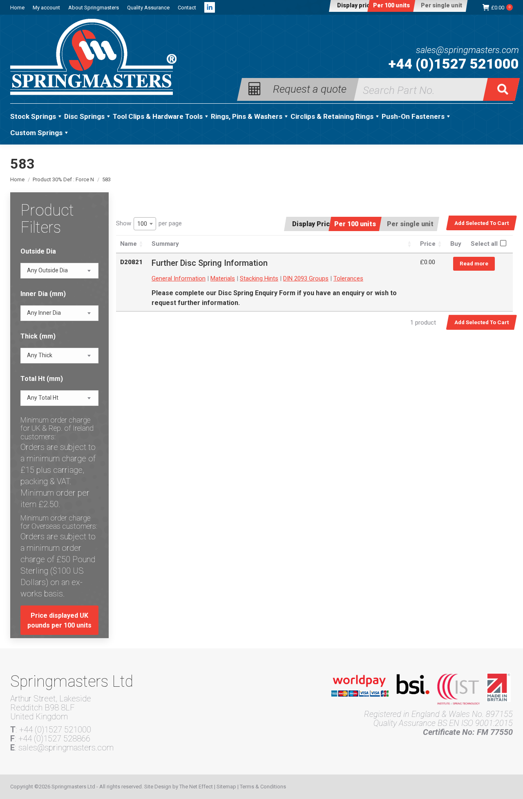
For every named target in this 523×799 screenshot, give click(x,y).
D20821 (131, 262)
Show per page (149, 223)
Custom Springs (36, 133)
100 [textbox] (142, 223)
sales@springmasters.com (467, 50)
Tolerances (348, 278)
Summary (165, 243)
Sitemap (226, 786)
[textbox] (47, 270)
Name (128, 243)
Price (428, 243)
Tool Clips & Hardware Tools (158, 116)
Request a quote (309, 88)
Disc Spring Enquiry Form (256, 293)
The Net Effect (196, 786)
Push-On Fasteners (413, 116)
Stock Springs (33, 116)
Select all (484, 243)
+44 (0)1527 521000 (454, 64)
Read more (474, 263)
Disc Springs (84, 116)
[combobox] (145, 223)
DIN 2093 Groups (306, 278)
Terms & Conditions (263, 786)
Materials (222, 278)
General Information (179, 278)
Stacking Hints (259, 278)
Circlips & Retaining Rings (332, 116)
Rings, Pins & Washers (246, 116)
